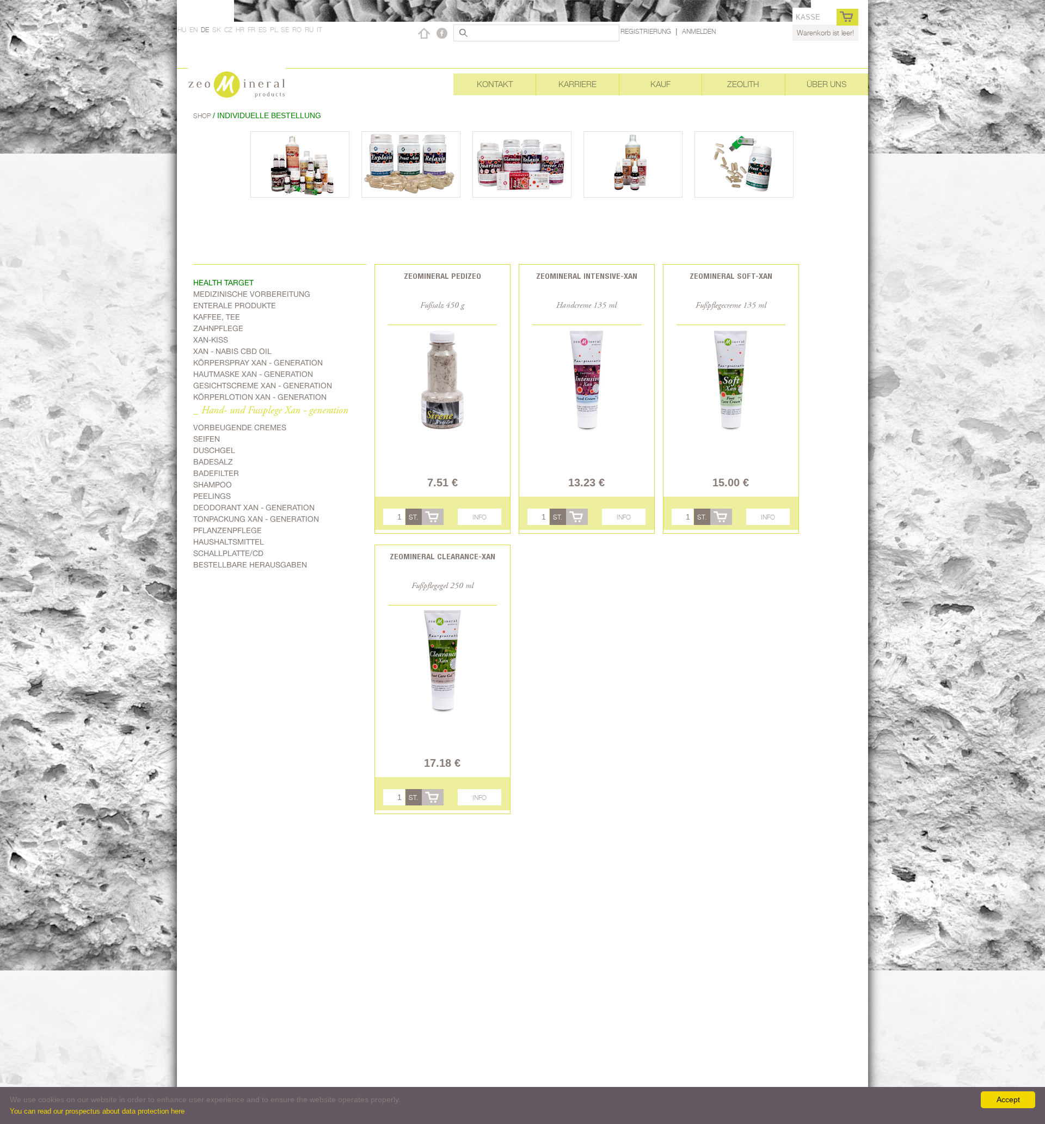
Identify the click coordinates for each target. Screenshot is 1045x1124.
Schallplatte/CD (228, 553)
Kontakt (495, 84)
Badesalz (213, 461)
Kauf (660, 84)
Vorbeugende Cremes (239, 427)
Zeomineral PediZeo (442, 275)
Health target (223, 282)
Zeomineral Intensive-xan (586, 275)
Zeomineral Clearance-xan (442, 556)
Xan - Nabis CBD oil (232, 351)
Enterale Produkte (234, 305)
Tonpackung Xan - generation (256, 519)
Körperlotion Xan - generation (260, 397)
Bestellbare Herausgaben (250, 564)
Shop (203, 116)
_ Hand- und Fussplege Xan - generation (270, 411)
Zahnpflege (218, 328)
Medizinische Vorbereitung (251, 294)
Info (479, 517)
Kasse (808, 17)
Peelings (212, 496)
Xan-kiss (210, 339)
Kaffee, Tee (216, 317)
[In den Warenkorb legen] (433, 517)
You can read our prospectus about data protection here (97, 1111)
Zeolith (743, 84)
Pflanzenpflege (227, 530)
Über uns (826, 84)
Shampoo (212, 484)
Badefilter (216, 473)
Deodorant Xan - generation (254, 507)
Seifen (206, 439)
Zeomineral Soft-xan (731, 275)
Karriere (577, 84)
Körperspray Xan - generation (258, 362)
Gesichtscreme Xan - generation (262, 385)
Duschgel (214, 450)
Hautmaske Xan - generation (253, 374)
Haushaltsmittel (228, 541)
